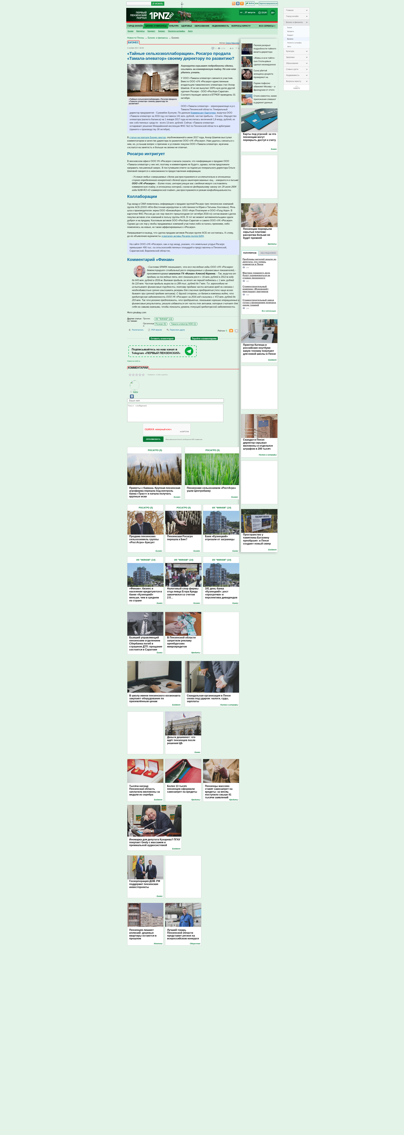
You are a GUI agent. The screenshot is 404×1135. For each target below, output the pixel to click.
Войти (251, 3)
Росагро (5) (160, 324)
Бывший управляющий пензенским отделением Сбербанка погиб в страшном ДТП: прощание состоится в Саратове (145, 643)
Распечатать (137, 330)
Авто (289, 46)
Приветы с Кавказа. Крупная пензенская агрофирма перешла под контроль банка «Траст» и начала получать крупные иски (154, 491)
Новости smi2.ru (133, 361)
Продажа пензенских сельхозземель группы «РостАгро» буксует (144, 539)
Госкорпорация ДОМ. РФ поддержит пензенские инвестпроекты (144, 884)
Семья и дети (292, 69)
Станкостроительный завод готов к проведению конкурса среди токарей (259, 302)
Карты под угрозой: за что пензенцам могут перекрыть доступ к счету (259, 137)
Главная (290, 10)
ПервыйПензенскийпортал (138, 15)
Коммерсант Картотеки (203, 112)
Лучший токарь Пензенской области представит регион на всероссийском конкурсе (183, 934)
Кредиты (290, 31)
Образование (292, 63)
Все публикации (269, 311)
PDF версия (156, 330)
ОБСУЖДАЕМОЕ (268, 253)
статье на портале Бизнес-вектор (147, 137)
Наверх (296, 88)
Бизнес (290, 39)
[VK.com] (130, 398)
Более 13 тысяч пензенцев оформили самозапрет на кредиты (182, 789)
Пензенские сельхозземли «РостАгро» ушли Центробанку (211, 489)
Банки (289, 27)
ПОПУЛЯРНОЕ (250, 253)
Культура (290, 51)
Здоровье (290, 57)
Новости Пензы (135, 37)
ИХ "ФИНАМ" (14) (163, 319)
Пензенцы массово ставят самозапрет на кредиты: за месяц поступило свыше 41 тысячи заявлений (218, 792)
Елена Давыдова (232, 43)
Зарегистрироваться (268, 3)
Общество (195, 944)
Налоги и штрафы (294, 43)
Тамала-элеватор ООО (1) (183, 324)
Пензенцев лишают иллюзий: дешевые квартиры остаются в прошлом (143, 934)
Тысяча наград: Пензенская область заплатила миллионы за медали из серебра (144, 790)
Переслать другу (177, 330)
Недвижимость (292, 75)
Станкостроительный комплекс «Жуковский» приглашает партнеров (256, 289)
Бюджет (290, 35)
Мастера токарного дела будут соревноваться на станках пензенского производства (256, 275)
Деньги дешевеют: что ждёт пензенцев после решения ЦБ (181, 740)
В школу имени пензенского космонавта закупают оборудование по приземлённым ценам (154, 698)
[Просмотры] (219, 48)
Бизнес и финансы (294, 22)
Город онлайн (292, 16)
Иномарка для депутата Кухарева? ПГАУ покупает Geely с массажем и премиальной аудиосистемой (154, 842)
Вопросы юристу (293, 81)
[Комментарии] (213, 48)
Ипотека (158, 944)
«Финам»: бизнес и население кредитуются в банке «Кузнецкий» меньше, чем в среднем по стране (145, 594)
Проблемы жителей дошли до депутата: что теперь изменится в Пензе (259, 261)
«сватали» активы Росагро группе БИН (182, 236)
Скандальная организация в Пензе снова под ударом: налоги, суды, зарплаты (209, 698)
